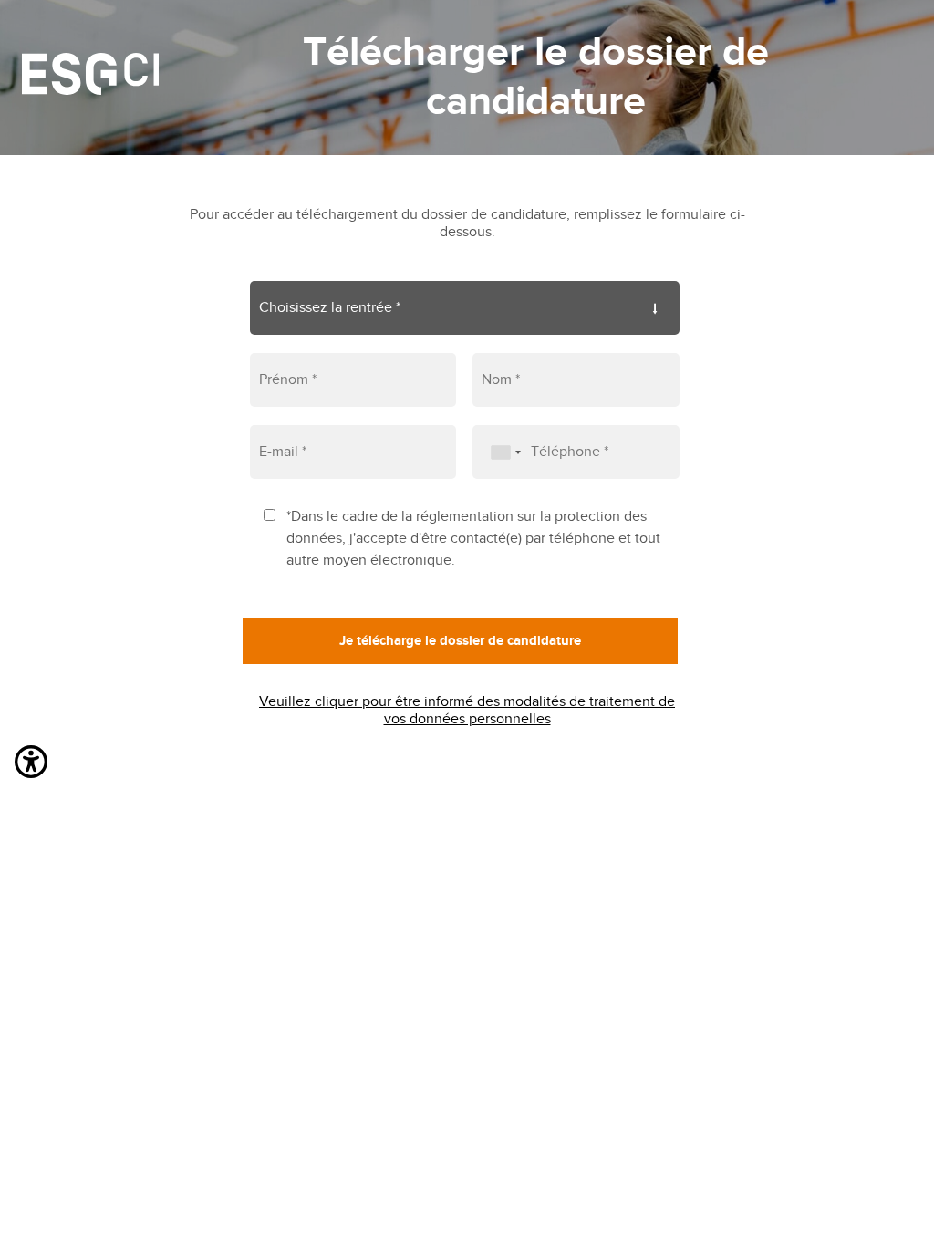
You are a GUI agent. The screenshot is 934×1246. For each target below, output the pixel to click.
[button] (31, 765)
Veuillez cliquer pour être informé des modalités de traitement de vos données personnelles (467, 710)
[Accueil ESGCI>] (90, 77)
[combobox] (499, 452)
